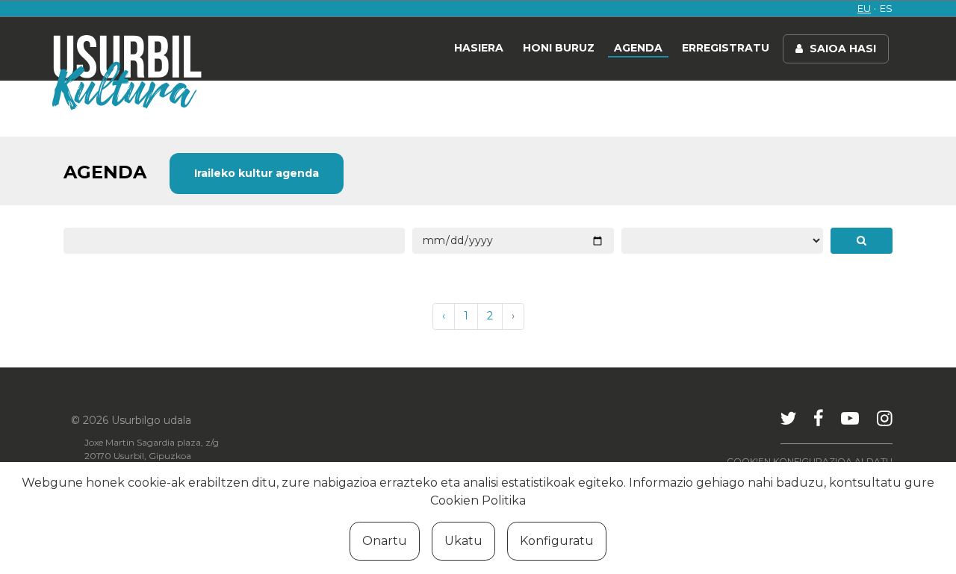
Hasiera (478, 47)
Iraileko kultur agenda (256, 173)
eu (864, 8)
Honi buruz (559, 47)
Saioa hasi (841, 48)
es (886, 8)
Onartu (384, 541)
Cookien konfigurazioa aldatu (810, 461)
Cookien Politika (478, 500)
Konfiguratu (557, 541)
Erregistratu (725, 47)
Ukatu (463, 541)
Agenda (638, 47)
